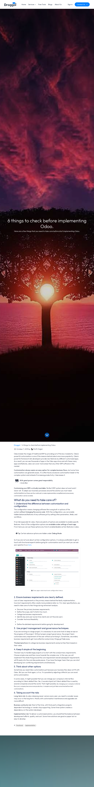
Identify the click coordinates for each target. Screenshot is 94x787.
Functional (19, 725)
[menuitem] (23, 4)
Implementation (30, 725)
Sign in (70, 4)
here (29, 545)
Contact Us (81, 4)
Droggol (17, 445)
